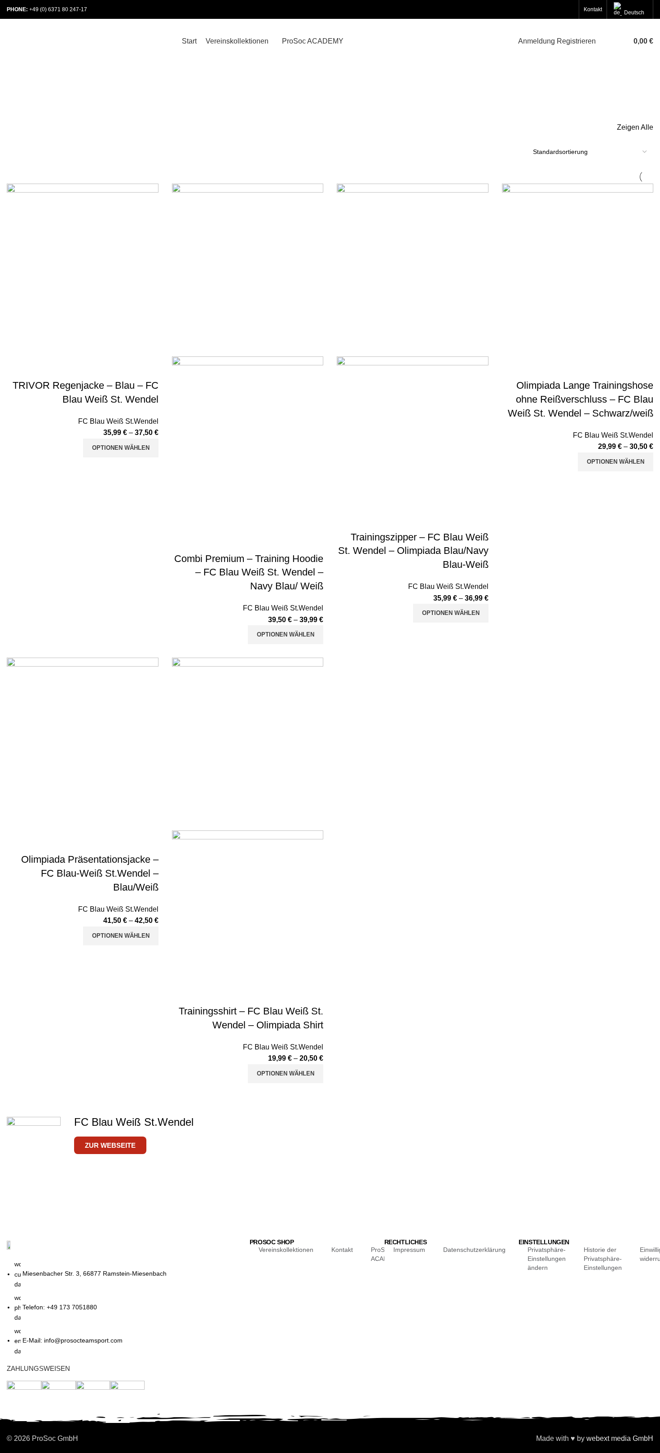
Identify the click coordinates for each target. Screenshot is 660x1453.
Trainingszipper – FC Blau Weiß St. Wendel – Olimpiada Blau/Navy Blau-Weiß (413, 551)
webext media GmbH (619, 1438)
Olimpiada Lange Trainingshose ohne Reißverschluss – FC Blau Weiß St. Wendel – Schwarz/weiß (580, 399)
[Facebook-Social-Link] (533, 9)
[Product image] (248, 442)
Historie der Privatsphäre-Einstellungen (603, 1258)
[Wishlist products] (617, 41)
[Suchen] (604, 41)
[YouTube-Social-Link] (568, 9)
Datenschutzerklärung (474, 1249)
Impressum (409, 1249)
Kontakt (342, 1249)
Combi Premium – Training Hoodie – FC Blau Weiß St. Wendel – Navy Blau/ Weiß (248, 572)
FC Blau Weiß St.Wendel (118, 421)
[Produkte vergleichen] (99, 367)
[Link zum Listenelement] (122, 1312)
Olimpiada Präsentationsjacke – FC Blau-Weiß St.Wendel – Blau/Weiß (89, 873)
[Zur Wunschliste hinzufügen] (147, 367)
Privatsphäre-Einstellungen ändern (547, 1258)
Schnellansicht (123, 367)
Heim (13, 111)
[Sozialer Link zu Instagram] (557, 9)
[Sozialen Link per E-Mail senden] (545, 9)
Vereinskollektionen (286, 1249)
